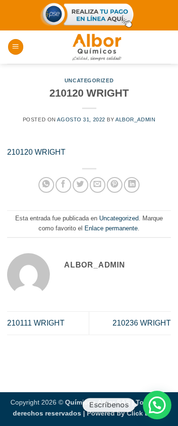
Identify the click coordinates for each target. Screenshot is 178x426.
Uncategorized (89, 80)
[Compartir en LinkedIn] (132, 185)
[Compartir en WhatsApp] (46, 185)
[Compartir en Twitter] (80, 185)
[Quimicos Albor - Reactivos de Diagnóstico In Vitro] (97, 47)
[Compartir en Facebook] (63, 185)
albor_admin (135, 119)
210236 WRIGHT (141, 323)
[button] (15, 47)
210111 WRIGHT (36, 323)
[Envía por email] (97, 185)
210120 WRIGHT (36, 152)
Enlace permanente (111, 228)
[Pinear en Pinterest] (114, 185)
